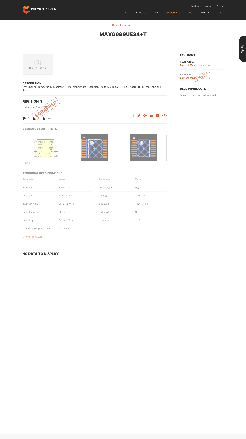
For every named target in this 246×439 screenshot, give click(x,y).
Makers (205, 12)
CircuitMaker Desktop (200, 6)
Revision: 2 (187, 61)
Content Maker (188, 65)
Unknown (28, 107)
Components (173, 12)
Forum (190, 12)
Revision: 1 (187, 74)
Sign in (220, 6)
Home (125, 12)
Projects (140, 12)
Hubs (156, 12)
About (219, 12)
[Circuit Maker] (39, 9)
